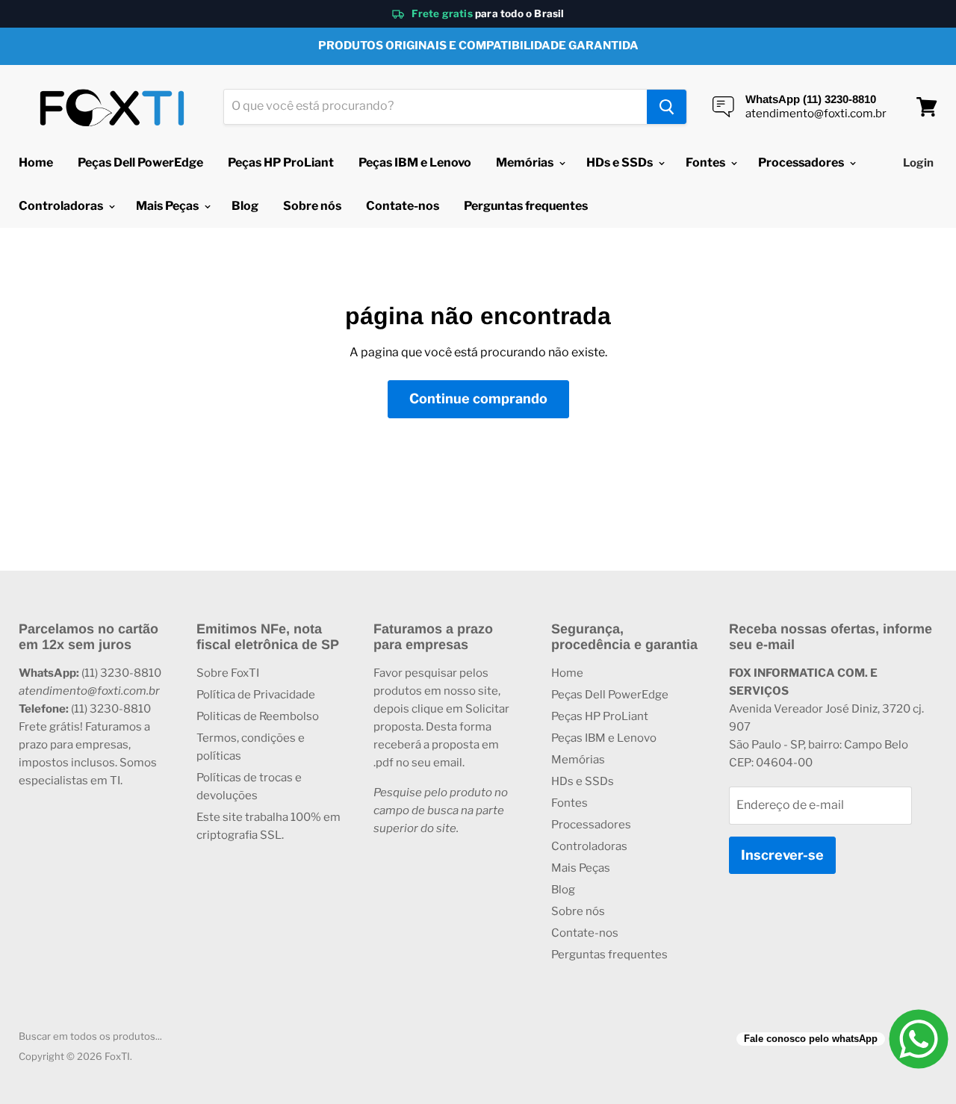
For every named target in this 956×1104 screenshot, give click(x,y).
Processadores (802, 162)
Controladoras (62, 206)
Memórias (526, 162)
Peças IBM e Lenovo (414, 162)
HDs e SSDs (620, 162)
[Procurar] (666, 107)
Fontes (706, 162)
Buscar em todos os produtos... (90, 1036)
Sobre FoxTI (227, 673)
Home (36, 162)
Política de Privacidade (255, 694)
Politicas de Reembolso (257, 716)
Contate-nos (402, 206)
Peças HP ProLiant (281, 162)
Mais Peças (168, 206)
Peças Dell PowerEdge (140, 162)
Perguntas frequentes (526, 206)
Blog (245, 206)
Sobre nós (312, 206)
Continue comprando (478, 398)
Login (918, 163)
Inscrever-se (782, 855)
